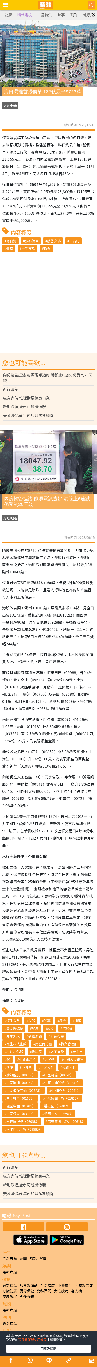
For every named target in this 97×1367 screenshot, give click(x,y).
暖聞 (43, 1258)
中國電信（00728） (59, 1075)
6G (8, 1059)
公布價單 (32, 240)
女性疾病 (61, 1291)
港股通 (67, 1028)
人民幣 (49, 1059)
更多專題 (27, 1296)
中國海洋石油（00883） (24, 1090)
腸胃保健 (27, 1291)
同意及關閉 (48, 1348)
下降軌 (27, 1067)
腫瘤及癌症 (84, 1285)
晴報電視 (24, 15)
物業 (47, 248)
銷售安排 (54, 240)
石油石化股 (14, 1051)
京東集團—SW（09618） (66, 1121)
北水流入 (13, 1036)
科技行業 (57, 1036)
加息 (35, 1028)
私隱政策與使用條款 (32, 1339)
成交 (50, 1028)
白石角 (74, 240)
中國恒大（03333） (21, 1113)
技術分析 (69, 1067)
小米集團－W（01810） (62, 1098)
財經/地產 (10, 105)
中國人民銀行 (73, 1059)
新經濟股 (35, 1036)
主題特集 (44, 15)
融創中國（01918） (21, 1106)
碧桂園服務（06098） (22, 1121)
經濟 (62, 1020)
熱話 (33, 1258)
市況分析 (47, 1067)
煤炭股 (37, 1051)
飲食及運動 (29, 1285)
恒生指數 (13, 1020)
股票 (47, 1020)
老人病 (76, 1291)
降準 (9, 1067)
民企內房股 (43, 1044)
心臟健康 (9, 1291)
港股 (31, 1020)
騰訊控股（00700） (21, 1075)
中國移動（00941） (65, 1090)
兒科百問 (44, 1291)
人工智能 (57, 1051)
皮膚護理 (9, 1296)
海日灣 (11, 240)
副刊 (74, 15)
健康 (8, 15)
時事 (61, 15)
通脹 (77, 1020)
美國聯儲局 (14, 1028)
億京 (9, 248)
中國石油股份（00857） (62, 1082)
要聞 (23, 1258)
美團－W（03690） (58, 1113)
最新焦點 (9, 1258)
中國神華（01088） (21, 1098)
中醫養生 (65, 1285)
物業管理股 (69, 1044)
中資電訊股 (27, 1059)
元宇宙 (78, 1051)
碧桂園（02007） (57, 1106)
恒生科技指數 (16, 1044)
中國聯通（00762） (21, 1082)
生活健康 (47, 1285)
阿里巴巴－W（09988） (24, 1129)
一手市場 (28, 248)
